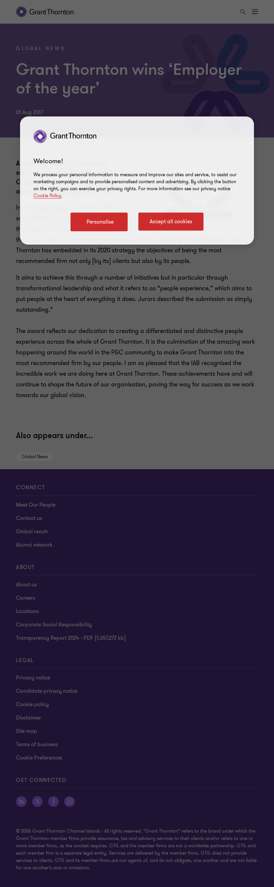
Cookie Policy (47, 196)
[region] (137, 180)
